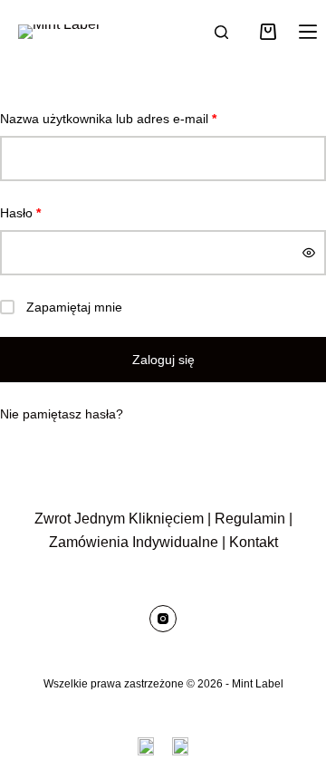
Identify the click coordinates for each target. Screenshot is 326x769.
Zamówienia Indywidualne (133, 542)
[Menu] (308, 32)
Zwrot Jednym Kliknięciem (119, 518)
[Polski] (180, 746)
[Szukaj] (221, 32)
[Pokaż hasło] (308, 252)
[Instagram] (163, 618)
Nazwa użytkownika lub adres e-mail (140, 118)
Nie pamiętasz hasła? (61, 414)
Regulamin (250, 518)
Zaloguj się (163, 359)
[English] (146, 746)
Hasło (52, 212)
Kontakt (253, 542)
